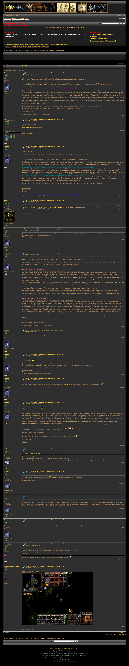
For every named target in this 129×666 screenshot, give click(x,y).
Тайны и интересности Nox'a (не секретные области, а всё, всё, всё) (44, 73)
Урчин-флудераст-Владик (11, 544)
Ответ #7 (28, 355)
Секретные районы (59, 207)
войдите (13, 18)
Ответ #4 (27, 230)
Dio (5, 119)
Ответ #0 (28, 74)
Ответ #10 (28, 450)
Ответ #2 (28, 147)
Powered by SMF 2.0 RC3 (55, 648)
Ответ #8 (28, 379)
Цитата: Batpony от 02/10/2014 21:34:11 (31, 453)
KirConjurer (7, 448)
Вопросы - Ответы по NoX (30, 207)
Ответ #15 (28, 567)
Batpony (6, 73)
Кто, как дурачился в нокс (45, 207)
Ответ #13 (28, 521)
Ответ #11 (28, 472)
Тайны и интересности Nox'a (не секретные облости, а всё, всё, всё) (44, 119)
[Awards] (6, 94)
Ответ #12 (28, 496)
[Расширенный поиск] (100, 23)
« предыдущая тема (110, 61)
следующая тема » (121, 61)
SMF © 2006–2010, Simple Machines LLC (70, 648)
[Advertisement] (64, 56)
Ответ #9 (28, 403)
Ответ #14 (28, 545)
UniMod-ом (30, 133)
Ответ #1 (28, 120)
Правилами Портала (78, 27)
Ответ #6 (28, 331)
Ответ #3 (28, 201)
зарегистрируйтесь (22, 18)
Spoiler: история (27, 127)
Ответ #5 (28, 254)
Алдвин (6, 200)
